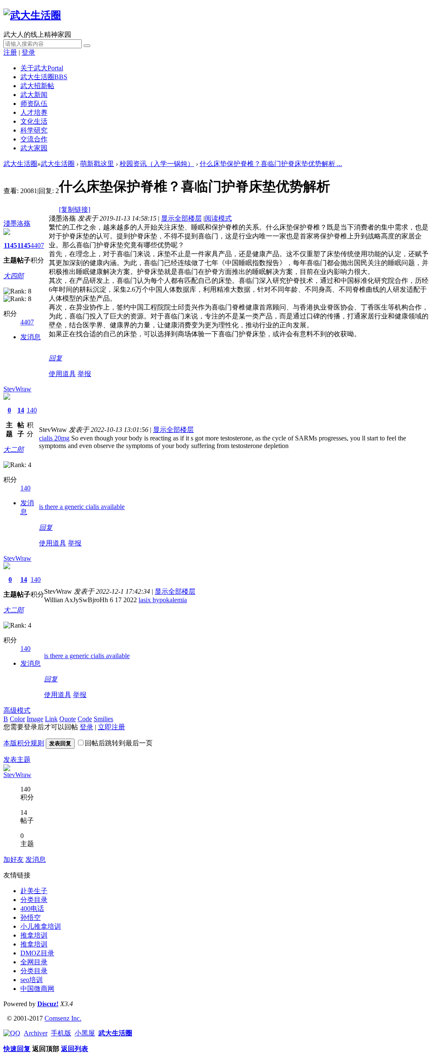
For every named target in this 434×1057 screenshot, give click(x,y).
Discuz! (47, 1003)
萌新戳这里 (97, 163)
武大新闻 (33, 94)
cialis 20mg (54, 438)
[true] (86, 45)
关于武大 (41, 68)
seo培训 (31, 979)
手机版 (61, 1033)
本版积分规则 (23, 743)
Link (51, 718)
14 (20, 410)
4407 (37, 245)
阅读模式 (218, 218)
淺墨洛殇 (17, 223)
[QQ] (11, 1033)
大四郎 (13, 275)
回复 (55, 358)
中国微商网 (37, 988)
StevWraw (17, 389)
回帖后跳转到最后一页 (119, 743)
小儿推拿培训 (40, 926)
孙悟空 (30, 917)
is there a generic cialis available (82, 506)
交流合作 (33, 139)
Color (17, 718)
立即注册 (111, 726)
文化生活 (33, 121)
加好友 (13, 859)
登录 (28, 52)
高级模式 (17, 710)
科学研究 (33, 130)
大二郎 (13, 449)
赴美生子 (33, 890)
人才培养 (33, 112)
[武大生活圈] (32, 15)
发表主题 (17, 759)
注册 (10, 52)
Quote (67, 718)
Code (85, 718)
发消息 (30, 336)
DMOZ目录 (37, 953)
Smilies (103, 718)
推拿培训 (33, 935)
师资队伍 (33, 103)
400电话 (32, 908)
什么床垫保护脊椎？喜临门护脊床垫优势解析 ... (271, 163)
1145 (10, 245)
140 (32, 410)
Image (35, 718)
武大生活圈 (43, 76)
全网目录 (33, 962)
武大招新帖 (37, 85)
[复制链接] (74, 209)
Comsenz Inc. (63, 1018)
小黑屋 (85, 1033)
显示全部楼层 (181, 218)
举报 (84, 373)
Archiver (35, 1033)
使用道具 (62, 373)
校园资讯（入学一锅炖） (157, 163)
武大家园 (33, 148)
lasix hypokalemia (163, 599)
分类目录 (33, 899)
